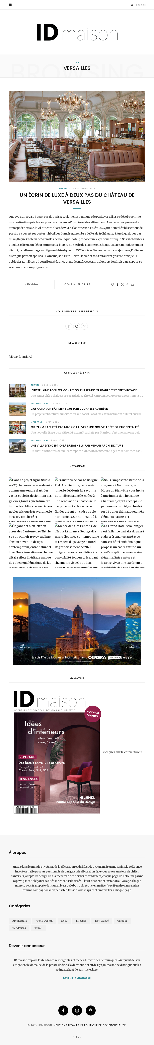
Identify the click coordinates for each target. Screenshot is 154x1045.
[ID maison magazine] (77, 32)
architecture (40, 403)
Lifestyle (36, 421)
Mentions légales (66, 1025)
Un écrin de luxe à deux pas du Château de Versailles (77, 198)
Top (78, 1036)
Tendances (19, 927)
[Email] (132, 284)
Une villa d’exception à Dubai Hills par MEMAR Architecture (77, 446)
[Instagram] (77, 1010)
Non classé (102, 920)
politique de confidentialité (105, 1025)
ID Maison (33, 284)
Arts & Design (44, 920)
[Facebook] (117, 284)
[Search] (132, 5)
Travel (63, 188)
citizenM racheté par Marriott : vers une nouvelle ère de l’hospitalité (85, 427)
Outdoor (122, 920)
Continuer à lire (77, 284)
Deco (64, 920)
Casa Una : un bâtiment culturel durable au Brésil (69, 409)
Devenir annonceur (77, 978)
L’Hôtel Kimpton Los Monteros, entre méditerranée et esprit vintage (84, 390)
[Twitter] (122, 284)
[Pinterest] (127, 284)
